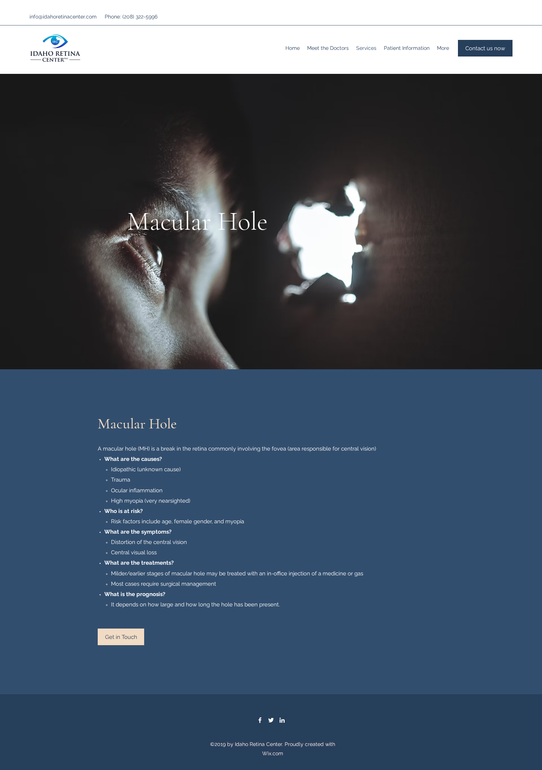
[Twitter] (271, 720)
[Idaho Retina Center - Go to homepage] (55, 48)
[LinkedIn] (282, 720)
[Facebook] (260, 720)
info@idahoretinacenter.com (63, 17)
